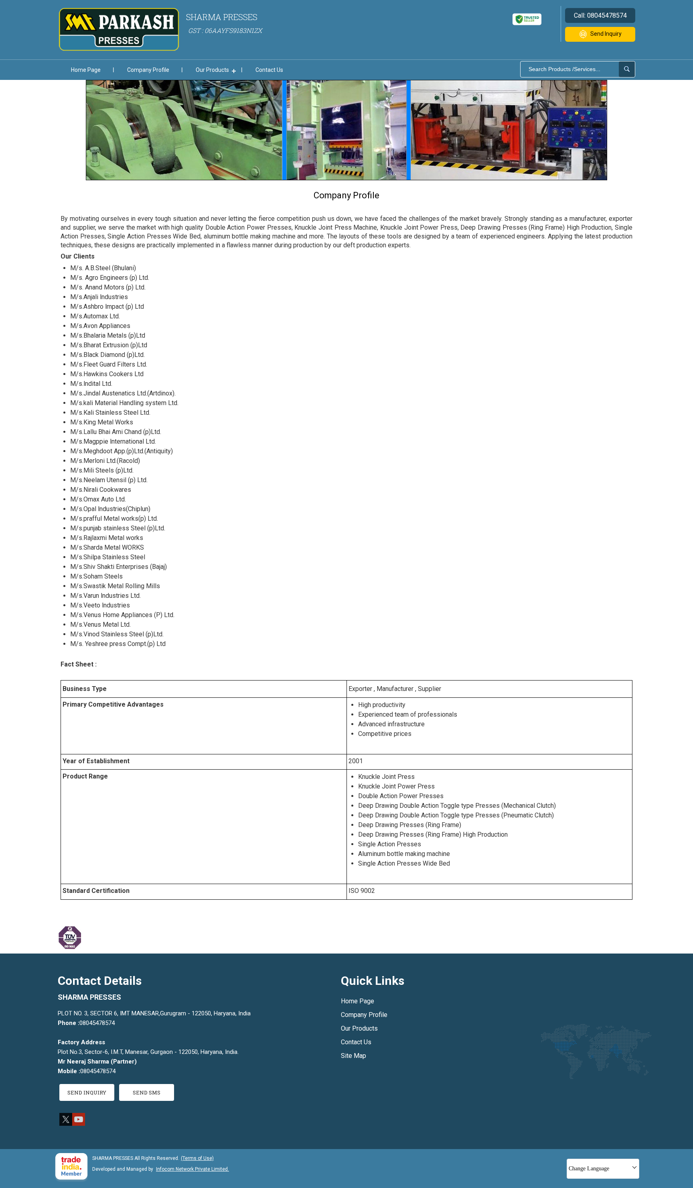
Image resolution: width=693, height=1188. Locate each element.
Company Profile (148, 70)
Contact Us (269, 70)
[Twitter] (65, 1123)
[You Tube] (78, 1123)
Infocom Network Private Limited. (192, 1169)
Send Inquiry (606, 34)
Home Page (86, 70)
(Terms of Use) (197, 1158)
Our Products (212, 70)
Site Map (353, 1056)
